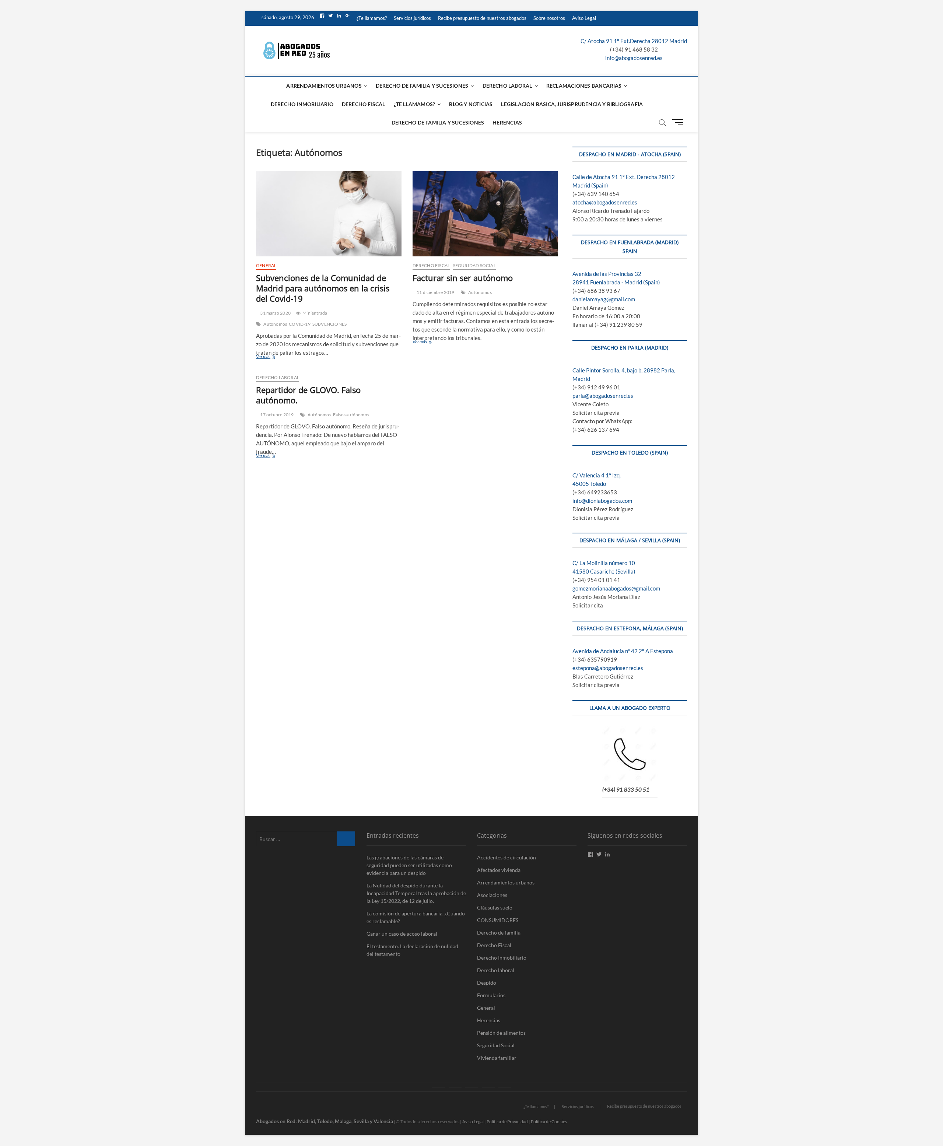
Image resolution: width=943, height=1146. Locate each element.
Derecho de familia (498, 932)
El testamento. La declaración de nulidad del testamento (412, 950)
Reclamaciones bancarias (584, 86)
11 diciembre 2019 (435, 292)
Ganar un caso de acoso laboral (402, 934)
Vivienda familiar (496, 1058)
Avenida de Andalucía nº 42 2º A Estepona (622, 651)
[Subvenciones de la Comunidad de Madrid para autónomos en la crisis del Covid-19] (329, 213)
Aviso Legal (584, 18)
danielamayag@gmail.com (603, 299)
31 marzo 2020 (275, 313)
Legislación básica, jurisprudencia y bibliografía (572, 104)
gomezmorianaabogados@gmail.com (616, 588)
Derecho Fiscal (363, 104)
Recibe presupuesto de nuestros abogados (482, 18)
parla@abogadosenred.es (602, 395)
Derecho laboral (277, 377)
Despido (486, 982)
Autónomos (275, 324)
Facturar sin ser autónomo (463, 277)
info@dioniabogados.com (602, 500)
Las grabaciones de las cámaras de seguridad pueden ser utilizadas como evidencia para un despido (409, 865)
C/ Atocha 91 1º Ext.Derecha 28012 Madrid (634, 41)
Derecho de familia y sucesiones (422, 86)
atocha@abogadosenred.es (604, 202)
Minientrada (314, 313)
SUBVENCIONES (329, 324)
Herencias (507, 122)
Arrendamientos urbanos (323, 86)
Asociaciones (492, 895)
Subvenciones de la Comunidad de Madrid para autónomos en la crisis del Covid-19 (322, 288)
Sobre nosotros (549, 18)
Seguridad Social (474, 265)
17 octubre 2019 (276, 414)
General (266, 265)
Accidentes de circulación (506, 857)
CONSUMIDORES (497, 920)
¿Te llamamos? (372, 18)
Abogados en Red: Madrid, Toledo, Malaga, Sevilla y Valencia (324, 1121)
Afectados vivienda (498, 870)
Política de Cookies (549, 1121)
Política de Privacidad (507, 1121)
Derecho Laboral (507, 86)
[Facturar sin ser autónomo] (485, 213)
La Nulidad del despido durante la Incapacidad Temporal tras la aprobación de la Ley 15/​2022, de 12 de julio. (416, 893)
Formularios (491, 995)
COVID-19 (300, 324)
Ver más (275, 357)
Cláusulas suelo (494, 907)
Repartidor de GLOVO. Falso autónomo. (308, 395)
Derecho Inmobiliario (302, 104)
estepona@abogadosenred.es (607, 668)
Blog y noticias (470, 104)
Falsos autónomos (351, 414)
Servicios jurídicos (412, 18)
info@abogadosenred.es (634, 58)
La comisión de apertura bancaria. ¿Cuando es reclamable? (416, 917)
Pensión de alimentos (501, 1033)
